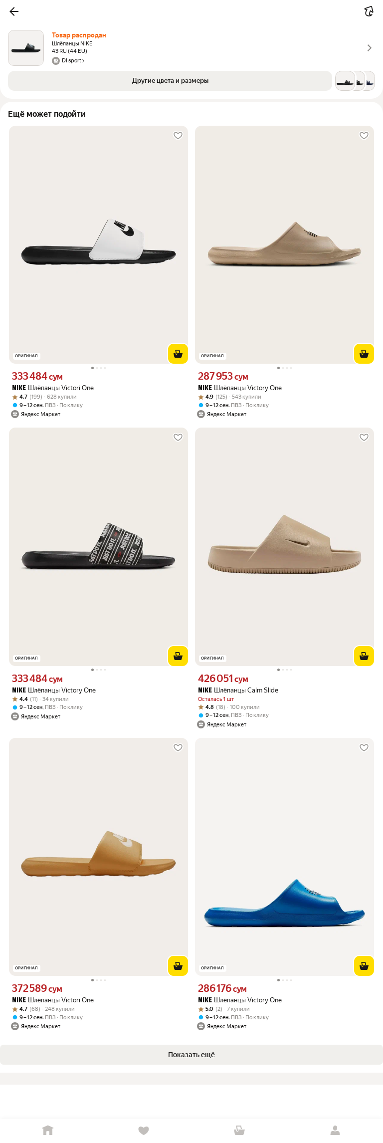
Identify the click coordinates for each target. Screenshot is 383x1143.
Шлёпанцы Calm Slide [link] (238, 690)
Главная (48, 1131)
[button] (14, 11)
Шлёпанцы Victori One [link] (53, 388)
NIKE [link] (19, 388)
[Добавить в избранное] (178, 136)
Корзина (239, 1131)
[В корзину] (178, 354)
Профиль (335, 1131)
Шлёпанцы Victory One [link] (240, 388)
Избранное (144, 1131)
